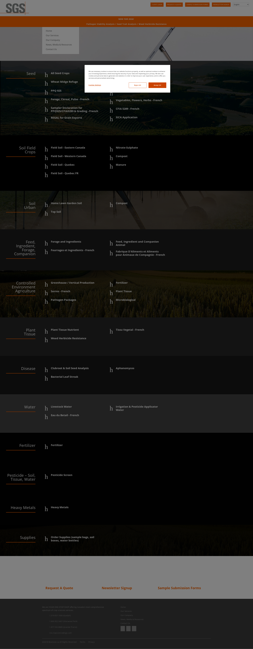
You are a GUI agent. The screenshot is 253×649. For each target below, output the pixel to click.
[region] (127, 79)
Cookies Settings (95, 85)
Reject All (137, 85)
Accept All (157, 85)
